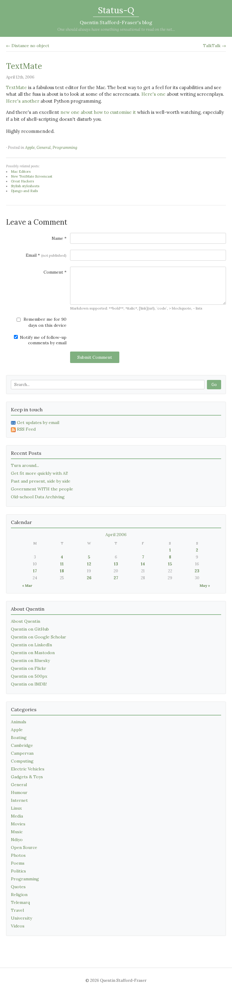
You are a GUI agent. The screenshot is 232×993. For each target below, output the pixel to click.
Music (17, 831)
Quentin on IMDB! (29, 684)
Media (17, 816)
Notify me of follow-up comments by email (42, 340)
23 (197, 571)
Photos (18, 855)
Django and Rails (24, 191)
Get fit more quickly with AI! (39, 473)
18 (62, 571)
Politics (18, 871)
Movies (18, 824)
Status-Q (116, 10)
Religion (19, 894)
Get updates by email (38, 422)
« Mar (27, 585)
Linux (16, 808)
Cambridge (22, 745)
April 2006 (116, 534)
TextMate (24, 66)
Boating (19, 737)
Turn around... (25, 465)
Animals (18, 722)
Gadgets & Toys (27, 776)
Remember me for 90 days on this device (44, 322)
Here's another (22, 101)
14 (143, 564)
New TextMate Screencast (31, 176)
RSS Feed (26, 429)
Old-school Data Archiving (38, 497)
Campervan (22, 753)
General (44, 147)
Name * (59, 238)
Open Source (24, 847)
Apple (30, 147)
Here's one (153, 94)
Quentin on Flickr (28, 668)
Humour (19, 792)
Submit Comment (94, 357)
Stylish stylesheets (25, 186)
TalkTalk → (214, 45)
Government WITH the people (42, 489)
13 (116, 564)
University (21, 918)
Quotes (18, 886)
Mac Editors (21, 171)
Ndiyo (17, 839)
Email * (46, 255)
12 (89, 564)
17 (35, 571)
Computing (22, 761)
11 (62, 564)
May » (205, 585)
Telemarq (20, 902)
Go (214, 384)
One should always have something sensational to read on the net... (116, 29)
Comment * (55, 272)
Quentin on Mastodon (33, 652)
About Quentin (25, 621)
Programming (65, 147)
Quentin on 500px (29, 676)
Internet (19, 800)
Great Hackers (22, 181)
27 (116, 577)
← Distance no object (27, 45)
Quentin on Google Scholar (38, 637)
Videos (17, 926)
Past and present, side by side (40, 481)
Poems (17, 863)
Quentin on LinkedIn (31, 645)
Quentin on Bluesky (30, 660)
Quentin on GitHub (30, 629)
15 (170, 564)
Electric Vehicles (27, 769)
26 (89, 577)
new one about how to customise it (98, 112)
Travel (17, 910)
